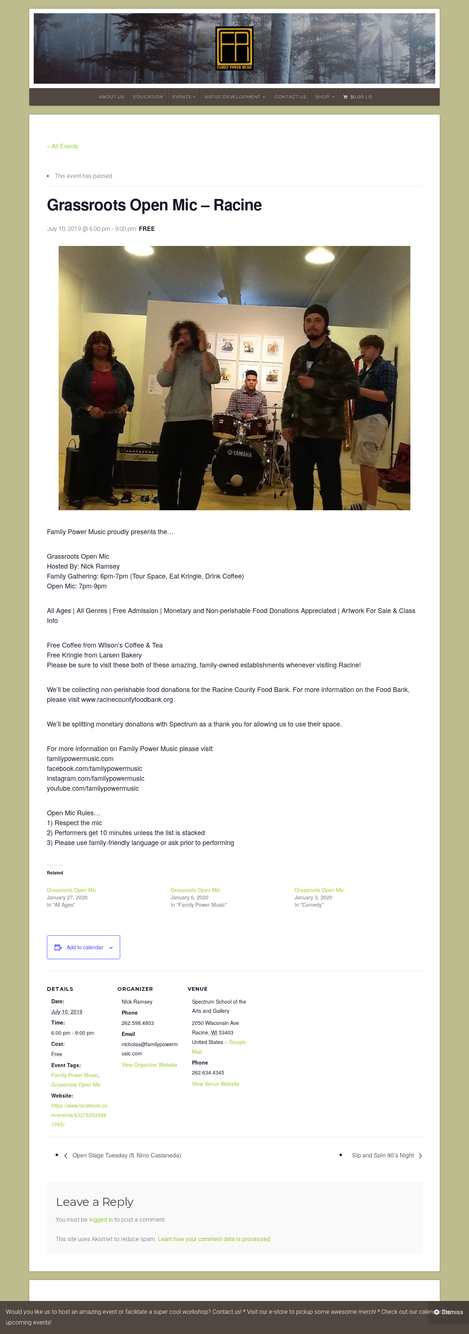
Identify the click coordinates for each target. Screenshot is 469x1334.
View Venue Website (215, 1083)
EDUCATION (148, 96)
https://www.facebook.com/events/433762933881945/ (79, 1114)
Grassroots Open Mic (71, 889)
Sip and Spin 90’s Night (383, 1155)
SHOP (322, 96)
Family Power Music (74, 1075)
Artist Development (233, 96)
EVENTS (182, 96)
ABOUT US (111, 96)
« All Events (62, 146)
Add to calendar (85, 947)
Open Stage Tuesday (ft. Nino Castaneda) (126, 1155)
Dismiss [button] (452, 1312)
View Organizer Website (149, 1064)
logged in (101, 1219)
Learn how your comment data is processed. (214, 1239)
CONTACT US (290, 96)
